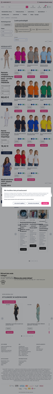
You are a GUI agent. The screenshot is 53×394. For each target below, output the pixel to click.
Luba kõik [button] (45, 203)
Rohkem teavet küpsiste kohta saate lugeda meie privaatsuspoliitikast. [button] (19, 199)
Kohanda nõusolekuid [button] (33, 203)
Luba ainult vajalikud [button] (19, 203)
